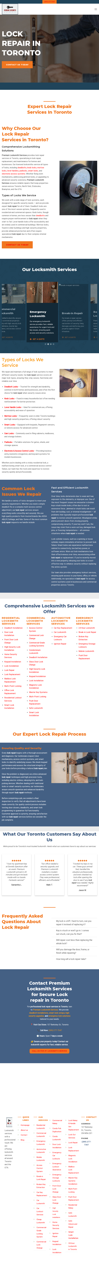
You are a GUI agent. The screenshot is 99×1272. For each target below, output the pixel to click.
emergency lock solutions (59, 1016)
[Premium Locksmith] (17, 9)
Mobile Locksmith (86, 651)
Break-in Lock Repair (87, 632)
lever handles (13, 171)
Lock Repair (9, 670)
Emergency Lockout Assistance (57, 1167)
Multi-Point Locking (12, 686)
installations (42, 1013)
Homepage (25, 1125)
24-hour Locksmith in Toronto (72, 1246)
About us (24, 1130)
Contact (24, 1135)
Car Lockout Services (40, 1211)
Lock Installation (11, 666)
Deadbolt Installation (13, 628)
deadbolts (22, 167)
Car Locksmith (60, 632)
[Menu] (95, 9)
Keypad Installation (12, 662)
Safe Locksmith (36, 708)
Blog (22, 1140)
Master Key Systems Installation (72, 1181)
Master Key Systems (38, 692)
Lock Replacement (12, 674)
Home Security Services (56, 1225)
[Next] (92, 312)
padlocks (23, 171)
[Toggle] (53, 921)
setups (61, 1013)
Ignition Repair (60, 644)
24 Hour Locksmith (87, 628)
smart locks (33, 171)
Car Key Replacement (63, 628)
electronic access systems (13, 174)
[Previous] (7, 312)
